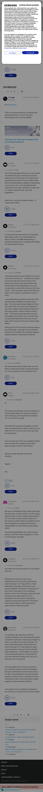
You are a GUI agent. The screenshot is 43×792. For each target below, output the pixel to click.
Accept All (30, 53)
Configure (12, 53)
